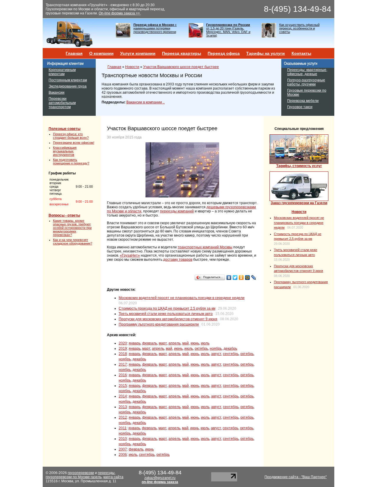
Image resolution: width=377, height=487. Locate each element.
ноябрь (216, 348)
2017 (123, 364)
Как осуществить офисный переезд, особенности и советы (299, 28)
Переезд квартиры (181, 53)
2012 (123, 417)
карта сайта (113, 477)
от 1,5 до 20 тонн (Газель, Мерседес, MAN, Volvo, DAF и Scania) (228, 30)
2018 (123, 354)
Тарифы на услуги (265, 53)
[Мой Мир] (247, 277)
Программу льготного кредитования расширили (159, 324)
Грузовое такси (299, 107)
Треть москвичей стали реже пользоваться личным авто (166, 314)
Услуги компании (138, 53)
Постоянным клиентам (68, 80)
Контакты (301, 53)
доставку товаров (177, 259)
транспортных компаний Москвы (205, 247)
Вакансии (57, 92)
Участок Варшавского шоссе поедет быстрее (181, 67)
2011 (123, 428)
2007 (123, 449)
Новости (132, 67)
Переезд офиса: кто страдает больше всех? (71, 135)
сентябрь (231, 354)
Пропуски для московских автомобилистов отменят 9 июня (168, 319)
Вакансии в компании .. (145, 102)
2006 (123, 455)
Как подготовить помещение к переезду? (71, 161)
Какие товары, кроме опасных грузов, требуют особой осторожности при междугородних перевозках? (72, 228)
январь (134, 343)
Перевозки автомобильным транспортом (62, 103)
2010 (123, 439)
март (163, 343)
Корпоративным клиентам (62, 72)
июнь (195, 343)
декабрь (230, 348)
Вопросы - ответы (64, 215)
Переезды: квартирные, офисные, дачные (307, 72)
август (216, 354)
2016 (123, 375)
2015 (123, 386)
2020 (123, 343)
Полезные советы (64, 129)
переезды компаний (177, 211)
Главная (74, 53)
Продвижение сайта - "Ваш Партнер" (295, 477)
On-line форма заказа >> (120, 13)
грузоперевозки (81, 473)
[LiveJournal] (254, 277)
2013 (123, 407)
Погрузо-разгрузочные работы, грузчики (306, 82)
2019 (123, 348)
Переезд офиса (224, 53)
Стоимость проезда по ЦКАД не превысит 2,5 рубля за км (167, 308)
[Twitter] (235, 277)
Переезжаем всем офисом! (73, 142)
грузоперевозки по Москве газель (74, 477)
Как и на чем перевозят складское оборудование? (72, 241)
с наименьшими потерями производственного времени (155, 28)
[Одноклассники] (241, 277)
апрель (174, 343)
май (185, 343)
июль (205, 343)
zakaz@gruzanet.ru (160, 478)
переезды (106, 473)
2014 (123, 396)
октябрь (201, 348)
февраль (149, 343)
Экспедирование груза (68, 86)
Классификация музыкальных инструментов (65, 151)
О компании (101, 53)
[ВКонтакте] (229, 277)
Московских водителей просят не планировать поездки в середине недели (181, 298)
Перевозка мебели (303, 101)
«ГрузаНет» (130, 255)
